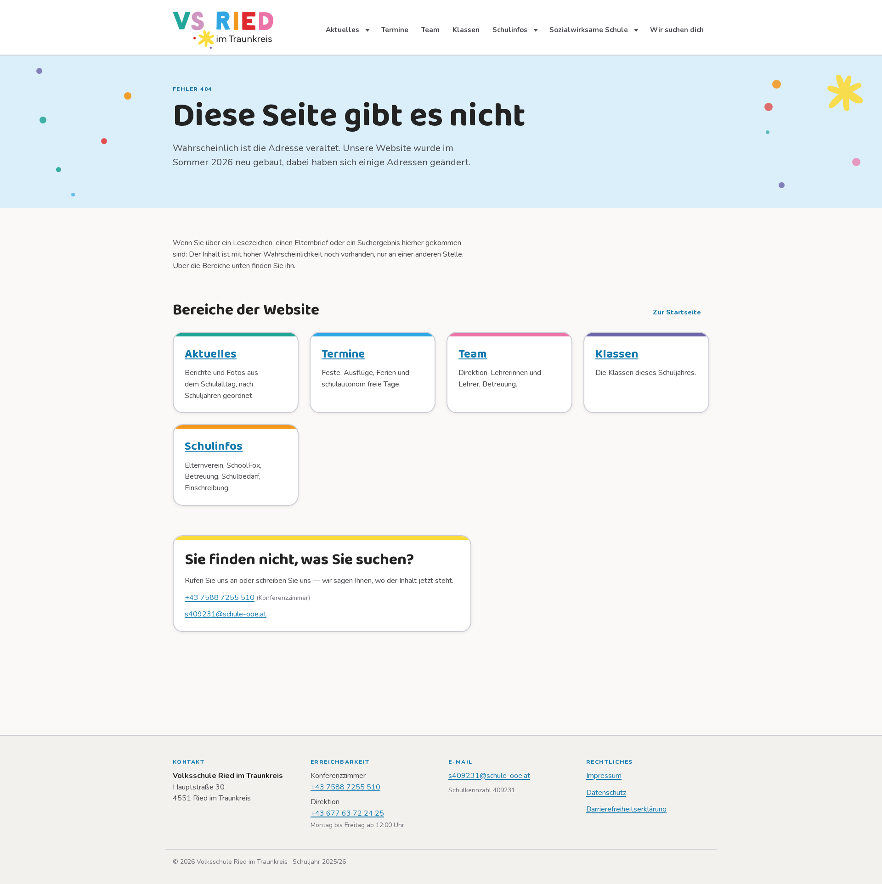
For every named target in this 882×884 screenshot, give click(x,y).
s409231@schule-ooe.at (225, 614)
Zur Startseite (677, 312)
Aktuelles (342, 29)
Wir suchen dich (677, 29)
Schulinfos (509, 29)
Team (430, 29)
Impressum (604, 776)
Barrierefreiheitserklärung (626, 809)
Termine (394, 29)
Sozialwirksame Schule (588, 29)
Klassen (466, 29)
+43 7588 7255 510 (219, 598)
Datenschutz (606, 793)
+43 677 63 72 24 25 (347, 813)
